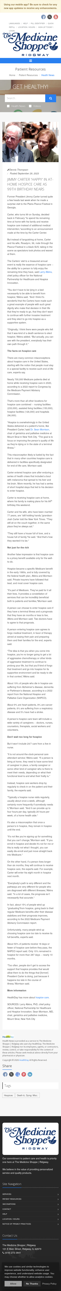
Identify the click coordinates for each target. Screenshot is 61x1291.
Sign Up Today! (45, 27)
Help (25, 23)
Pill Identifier (38, 23)
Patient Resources (28, 75)
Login (12, 30)
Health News (18, 106)
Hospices (8, 1095)
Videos (37, 106)
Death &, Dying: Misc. (27, 1095)
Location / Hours (26, 27)
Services (6, 1194)
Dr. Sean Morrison (39, 429)
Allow (13, 1283)
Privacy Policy (49, 1283)
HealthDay (24, 1060)
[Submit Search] (50, 98)
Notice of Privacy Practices (16, 1223)
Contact (6, 1209)
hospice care (42, 997)
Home (12, 75)
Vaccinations (8, 1204)
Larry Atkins (46, 271)
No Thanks (32, 1283)
